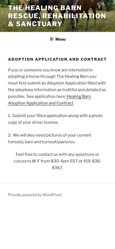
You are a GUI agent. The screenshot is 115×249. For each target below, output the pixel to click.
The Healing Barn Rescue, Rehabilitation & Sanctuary (57, 16)
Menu (60, 39)
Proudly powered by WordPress (35, 194)
